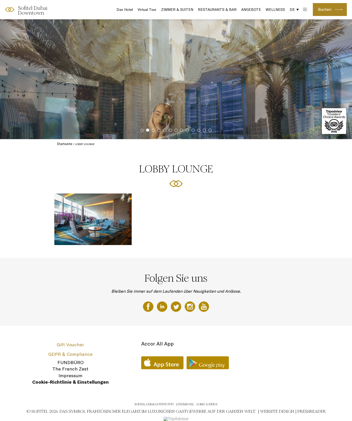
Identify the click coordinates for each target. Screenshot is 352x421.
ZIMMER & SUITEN (177, 9)
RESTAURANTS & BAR (217, 9)
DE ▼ (294, 9)
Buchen (324, 9)
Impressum (70, 375)
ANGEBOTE (251, 9)
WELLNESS (275, 9)
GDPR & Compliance (70, 354)
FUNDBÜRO (70, 362)
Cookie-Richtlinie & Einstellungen (70, 382)
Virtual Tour (147, 9)
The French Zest (70, 369)
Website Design (277, 411)
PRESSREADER (311, 411)
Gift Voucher (70, 345)
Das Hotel (124, 9)
